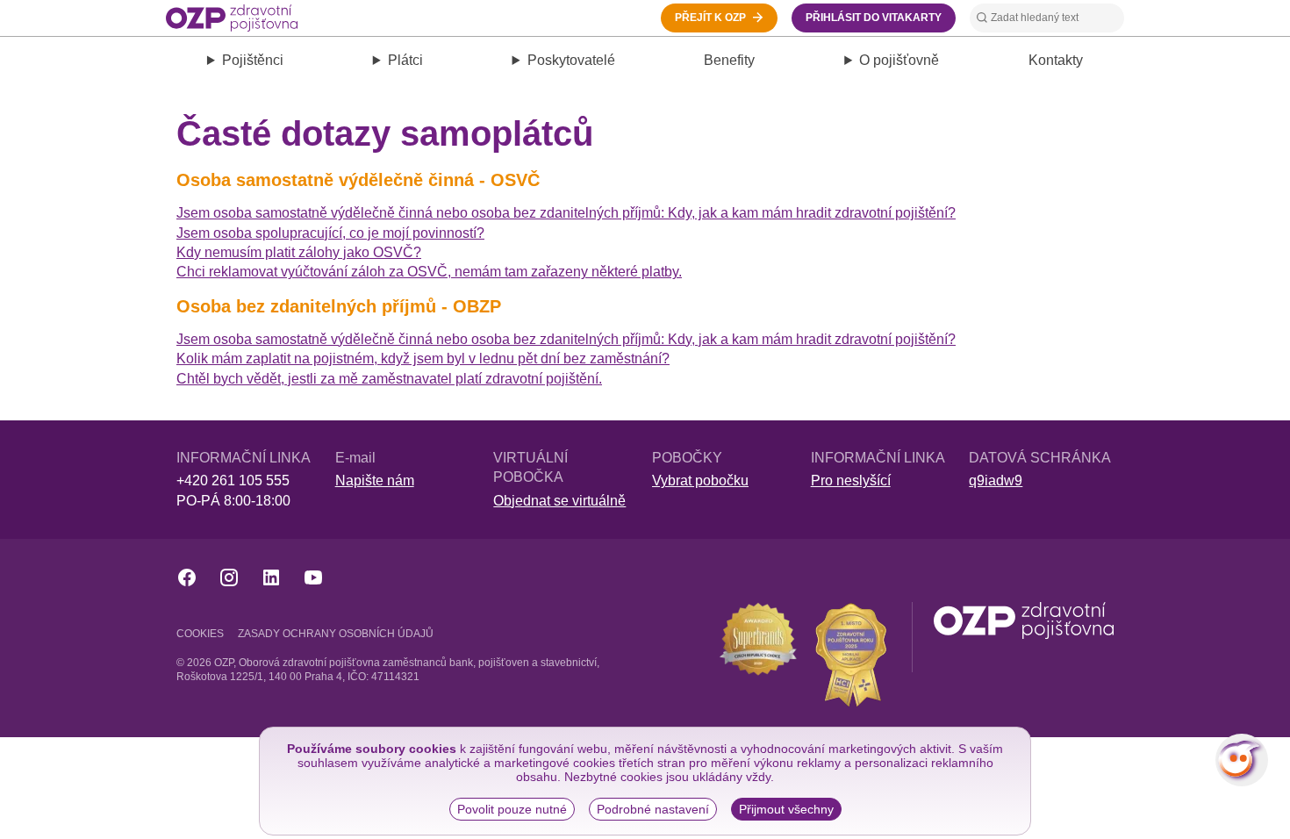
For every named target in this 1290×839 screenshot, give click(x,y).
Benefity (729, 60)
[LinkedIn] (271, 577)
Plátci (405, 60)
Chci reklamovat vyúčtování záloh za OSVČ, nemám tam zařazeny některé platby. (429, 271)
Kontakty (1055, 60)
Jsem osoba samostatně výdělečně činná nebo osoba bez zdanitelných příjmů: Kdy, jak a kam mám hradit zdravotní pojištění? (566, 212)
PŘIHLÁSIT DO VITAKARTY (874, 17)
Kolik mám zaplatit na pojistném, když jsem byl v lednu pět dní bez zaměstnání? (423, 358)
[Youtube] (313, 577)
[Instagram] (229, 577)
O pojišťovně (899, 60)
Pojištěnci (252, 60)
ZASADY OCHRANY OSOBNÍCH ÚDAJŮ (336, 633)
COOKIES (200, 633)
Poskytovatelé (571, 60)
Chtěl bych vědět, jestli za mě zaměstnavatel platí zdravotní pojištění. (389, 378)
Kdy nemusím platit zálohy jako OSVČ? (298, 252)
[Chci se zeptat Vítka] (1241, 760)
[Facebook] (186, 577)
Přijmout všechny (786, 809)
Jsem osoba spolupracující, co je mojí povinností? (330, 233)
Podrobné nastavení (653, 809)
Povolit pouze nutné (512, 809)
